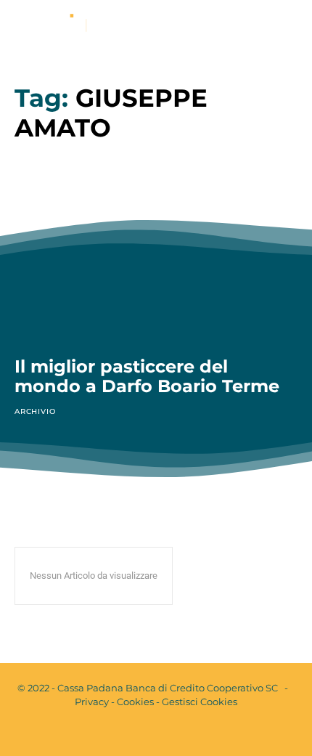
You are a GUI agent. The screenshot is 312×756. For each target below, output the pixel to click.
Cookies (135, 701)
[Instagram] (168, 732)
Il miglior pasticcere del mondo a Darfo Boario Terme (147, 376)
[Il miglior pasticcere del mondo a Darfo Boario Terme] (156, 257)
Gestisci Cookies (199, 701)
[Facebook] (143, 732)
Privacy (92, 701)
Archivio (35, 411)
